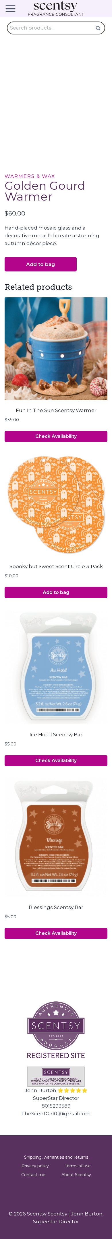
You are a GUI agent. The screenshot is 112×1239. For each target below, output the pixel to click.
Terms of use (78, 1165)
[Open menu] (12, 9)
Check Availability (56, 436)
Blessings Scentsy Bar (56, 907)
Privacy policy (35, 1165)
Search (99, 28)
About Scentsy (76, 1174)
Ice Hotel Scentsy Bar (56, 734)
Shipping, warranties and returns (56, 1157)
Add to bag (40, 264)
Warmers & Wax (30, 176)
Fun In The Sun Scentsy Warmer (56, 410)
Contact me (33, 1174)
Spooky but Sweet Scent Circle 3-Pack (56, 566)
